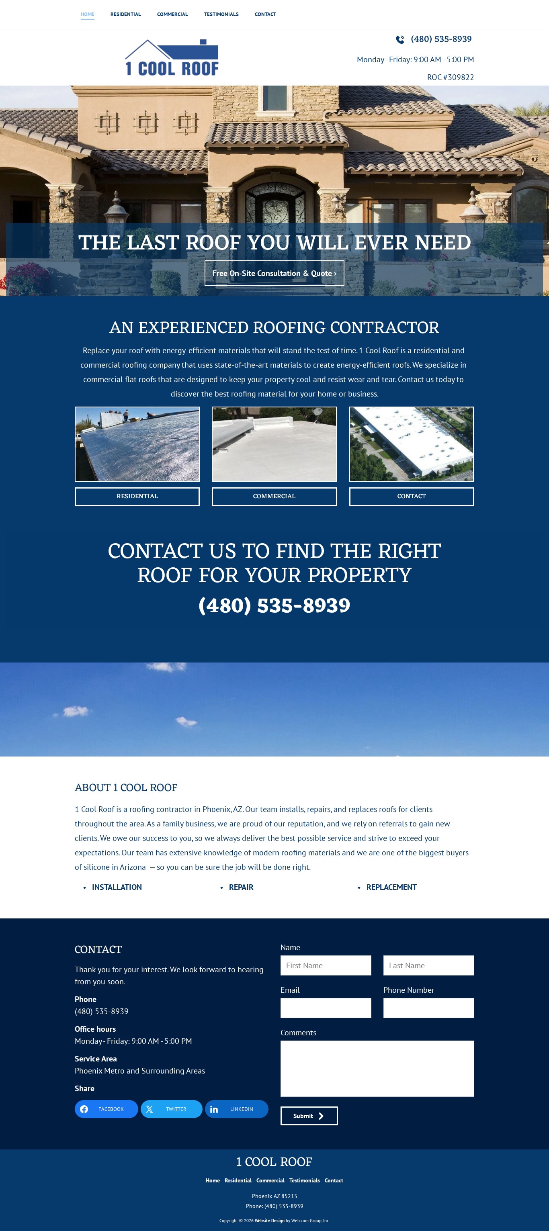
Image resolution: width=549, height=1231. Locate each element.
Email (290, 990)
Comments (298, 1032)
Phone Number (408, 990)
